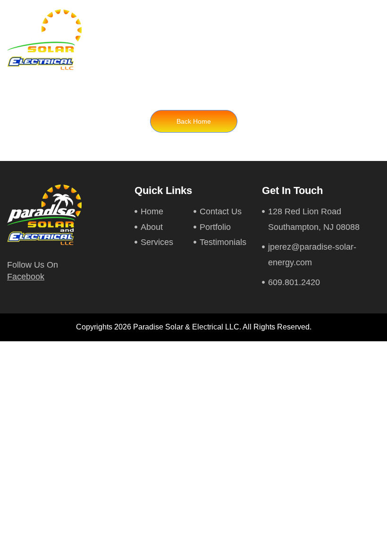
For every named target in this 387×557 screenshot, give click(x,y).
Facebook (25, 276)
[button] (371, 40)
